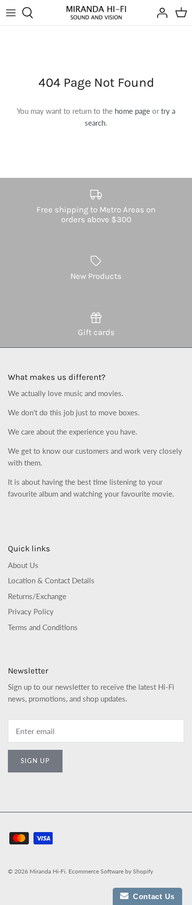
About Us (23, 565)
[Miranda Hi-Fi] (96, 12)
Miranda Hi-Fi (47, 871)
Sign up (35, 761)
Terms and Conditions (43, 627)
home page (132, 110)
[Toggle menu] (11, 13)
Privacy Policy (31, 611)
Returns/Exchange (37, 596)
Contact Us (151, 896)
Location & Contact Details (51, 580)
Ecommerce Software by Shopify (110, 871)
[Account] (159, 13)
